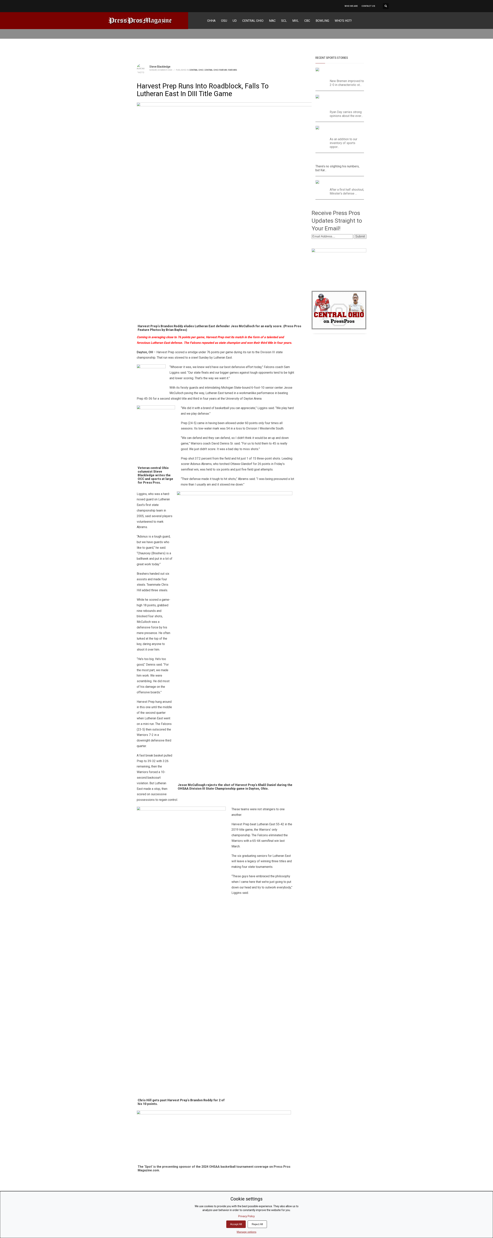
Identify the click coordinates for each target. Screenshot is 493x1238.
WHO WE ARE (351, 6)
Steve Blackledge (159, 66)
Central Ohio (196, 70)
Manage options (246, 1231)
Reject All (257, 1224)
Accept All (236, 1224)
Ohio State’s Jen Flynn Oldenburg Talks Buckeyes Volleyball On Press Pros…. (343, 130)
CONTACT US (368, 6)
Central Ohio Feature (215, 70)
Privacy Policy (246, 1216)
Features (232, 70)
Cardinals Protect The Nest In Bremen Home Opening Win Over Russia (343, 72)
